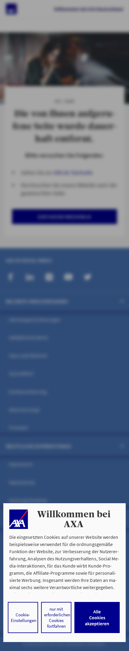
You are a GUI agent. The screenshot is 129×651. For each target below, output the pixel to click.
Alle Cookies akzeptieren (97, 617)
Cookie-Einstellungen (23, 617)
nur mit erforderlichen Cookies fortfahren (57, 617)
